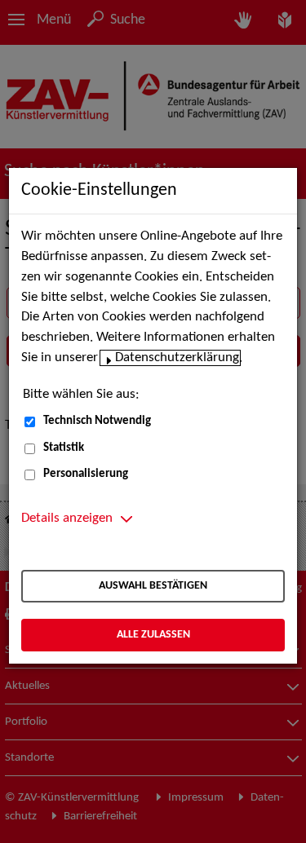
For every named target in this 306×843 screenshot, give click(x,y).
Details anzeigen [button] (67, 518)
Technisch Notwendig (97, 421)
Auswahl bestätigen (153, 586)
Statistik (63, 448)
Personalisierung (85, 474)
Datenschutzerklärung (177, 357)
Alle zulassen (153, 635)
